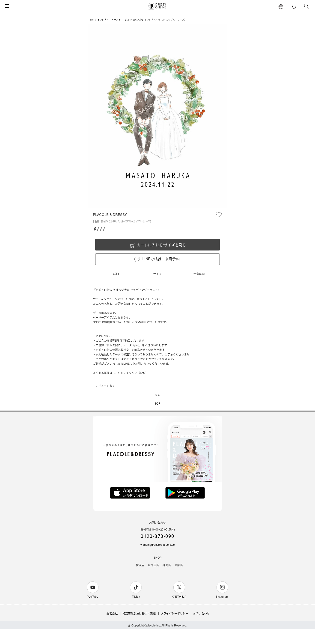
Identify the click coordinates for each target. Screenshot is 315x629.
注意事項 (199, 274)
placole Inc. (153, 625)
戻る (157, 395)
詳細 (116, 274)
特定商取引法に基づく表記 (139, 613)
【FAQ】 (142, 373)
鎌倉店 (167, 565)
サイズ (157, 274)
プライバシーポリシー (174, 613)
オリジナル (103, 19)
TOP (92, 19)
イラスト (116, 19)
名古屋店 (153, 565)
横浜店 (140, 565)
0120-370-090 (157, 536)
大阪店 (179, 565)
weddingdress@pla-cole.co (157, 544)
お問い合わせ (201, 613)
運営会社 (112, 613)
